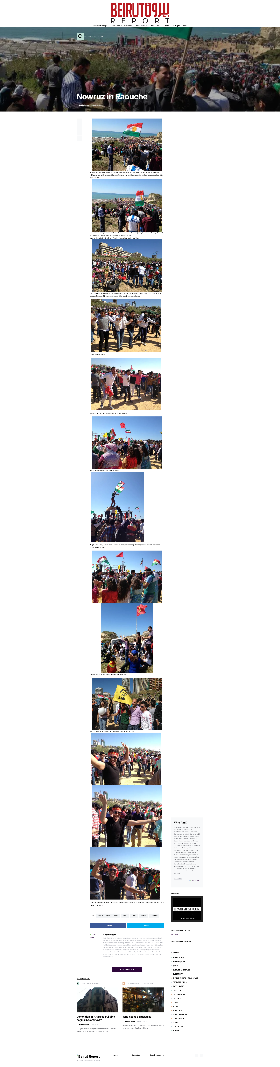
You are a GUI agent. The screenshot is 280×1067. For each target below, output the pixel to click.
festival (143, 915)
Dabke (125, 915)
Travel (176, 1031)
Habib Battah (84, 105)
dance (134, 915)
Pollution (177, 1010)
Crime (175, 966)
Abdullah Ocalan (104, 915)
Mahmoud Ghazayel (93, 1061)
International (179, 994)
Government (178, 986)
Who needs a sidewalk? (136, 1016)
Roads (175, 1023)
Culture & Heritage (181, 970)
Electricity (178, 974)
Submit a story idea (157, 1055)
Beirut (116, 915)
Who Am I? (181, 822)
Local (175, 1002)
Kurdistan (154, 915)
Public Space (178, 1018)
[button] (202, 26)
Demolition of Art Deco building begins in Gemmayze (96, 1018)
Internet (177, 998)
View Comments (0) (125, 969)
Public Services (180, 1014)
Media (175, 1006)
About (116, 1055)
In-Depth (177, 990)
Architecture (179, 962)
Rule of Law (178, 1027)
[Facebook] (196, 1055)
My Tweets (174, 934)
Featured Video (180, 982)
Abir (102, 905)
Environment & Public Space (185, 978)
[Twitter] (201, 1055)
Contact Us (136, 1055)
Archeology (178, 958)
